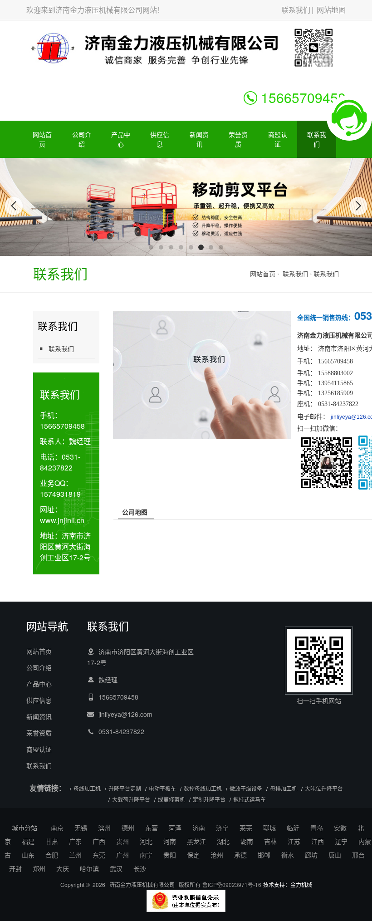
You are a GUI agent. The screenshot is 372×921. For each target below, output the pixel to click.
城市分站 (24, 827)
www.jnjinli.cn (62, 520)
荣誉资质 (238, 139)
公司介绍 (81, 139)
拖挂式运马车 (249, 799)
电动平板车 (162, 788)
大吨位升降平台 (324, 788)
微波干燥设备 (246, 788)
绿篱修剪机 (171, 799)
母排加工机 (283, 788)
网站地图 (331, 10)
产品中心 (120, 139)
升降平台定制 (124, 788)
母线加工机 (87, 788)
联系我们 (295, 10)
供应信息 (159, 139)
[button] (151, 247)
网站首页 (42, 139)
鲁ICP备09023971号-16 (231, 884)
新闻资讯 (199, 139)
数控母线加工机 (203, 788)
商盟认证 (277, 139)
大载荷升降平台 (131, 799)
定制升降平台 (209, 799)
